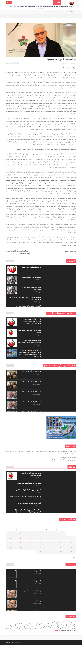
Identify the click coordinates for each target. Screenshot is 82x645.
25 (30, 547)
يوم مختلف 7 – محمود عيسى (32, 591)
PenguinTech (17, 642)
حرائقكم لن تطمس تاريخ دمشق (31, 267)
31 (40, 552)
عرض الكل (11, 261)
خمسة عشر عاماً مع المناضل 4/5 (31, 381)
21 (71, 547)
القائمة (56, 2)
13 (11, 538)
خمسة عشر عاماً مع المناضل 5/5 (31, 371)
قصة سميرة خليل (69, 251)
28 (71, 552)
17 (40, 543)
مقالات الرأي (15, 63)
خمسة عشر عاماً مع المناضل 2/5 (31, 401)
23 (50, 547)
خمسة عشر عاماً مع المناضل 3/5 (31, 391)
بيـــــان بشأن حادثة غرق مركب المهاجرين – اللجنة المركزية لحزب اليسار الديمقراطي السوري (31, 321)
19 (21, 543)
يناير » (68, 557)
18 (30, 543)
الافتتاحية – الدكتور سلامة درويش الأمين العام (28, 306)
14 (71, 543)
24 (40, 547)
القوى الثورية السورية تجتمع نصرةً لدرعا (29, 503)
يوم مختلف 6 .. (36, 601)
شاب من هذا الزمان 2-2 (33, 570)
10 (40, 538)
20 (11, 543)
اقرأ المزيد (58, 630)
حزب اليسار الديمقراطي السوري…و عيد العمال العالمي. (24, 496)
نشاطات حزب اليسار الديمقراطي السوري (29, 483)
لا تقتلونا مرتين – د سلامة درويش (31, 277)
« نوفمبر (73, 557)
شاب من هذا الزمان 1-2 (34, 581)
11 (30, 538)
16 (50, 543)
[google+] (7, 2)
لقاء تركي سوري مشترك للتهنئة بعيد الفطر (28, 490)
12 (21, 538)
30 (50, 552)
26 (21, 547)
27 (11, 547)
